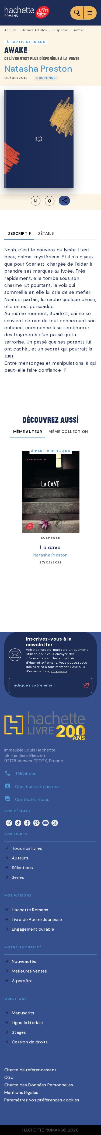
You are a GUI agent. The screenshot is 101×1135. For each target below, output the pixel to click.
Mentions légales (21, 1092)
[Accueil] (27, 13)
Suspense (60, 30)
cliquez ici (59, 671)
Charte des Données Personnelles (38, 1085)
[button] (46, 78)
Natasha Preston (38, 68)
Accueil (10, 30)
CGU (8, 1077)
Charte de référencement (30, 1070)
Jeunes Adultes (34, 30)
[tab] (19, 233)
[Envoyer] (85, 685)
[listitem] (8, 822)
